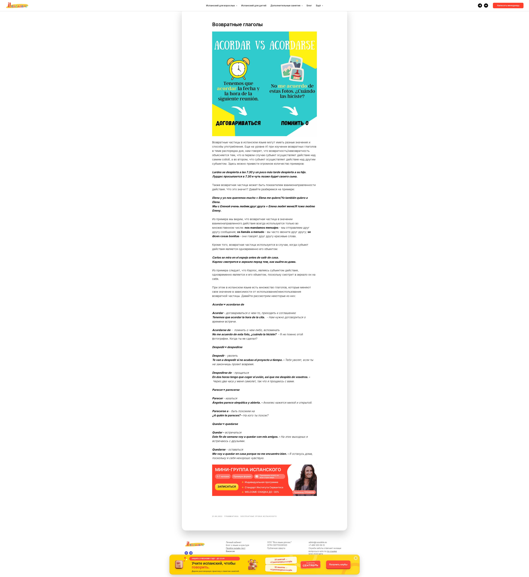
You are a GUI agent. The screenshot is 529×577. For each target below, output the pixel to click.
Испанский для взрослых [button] (220, 5)
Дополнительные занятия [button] (285, 5)
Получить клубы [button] (338, 564)
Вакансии (230, 551)
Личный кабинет (233, 542)
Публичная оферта (276, 548)
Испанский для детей (253, 5)
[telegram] (480, 5)
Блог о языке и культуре (237, 545)
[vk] (486, 5)
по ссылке (332, 551)
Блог (309, 5)
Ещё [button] (318, 5)
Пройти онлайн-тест (235, 548)
